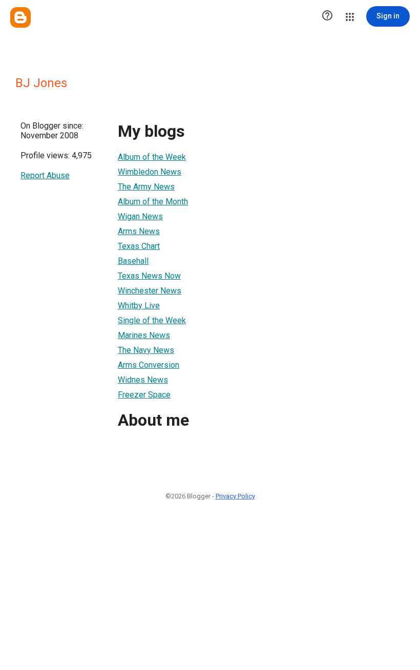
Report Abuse (45, 175)
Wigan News (140, 216)
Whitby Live (139, 305)
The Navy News (146, 350)
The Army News (146, 187)
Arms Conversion (148, 365)
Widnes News (143, 380)
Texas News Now (149, 276)
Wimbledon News (149, 172)
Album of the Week (152, 157)
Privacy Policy (235, 496)
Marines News (144, 335)
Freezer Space (144, 395)
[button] (327, 16)
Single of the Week (152, 320)
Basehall (133, 261)
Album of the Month (153, 201)
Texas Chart (139, 246)
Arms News (139, 231)
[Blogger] (20, 17)
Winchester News (149, 291)
